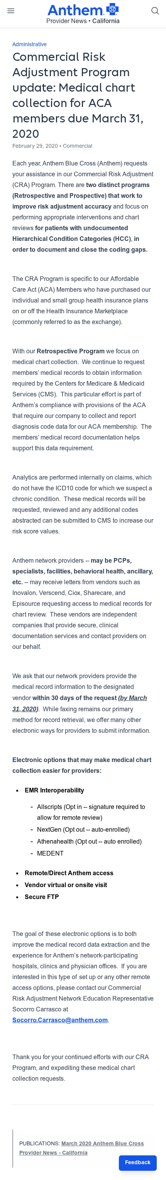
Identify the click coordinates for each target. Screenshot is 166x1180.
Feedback (138, 1163)
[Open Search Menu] (155, 10)
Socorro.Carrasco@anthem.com (60, 1021)
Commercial (77, 146)
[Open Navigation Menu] (10, 10)
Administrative (29, 45)
